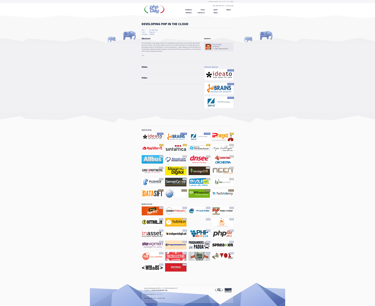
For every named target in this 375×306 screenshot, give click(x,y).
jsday (216, 10)
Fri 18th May (153, 30)
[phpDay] (219, 290)
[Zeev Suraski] (208, 47)
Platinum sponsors (211, 67)
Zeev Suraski (216, 44)
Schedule (188, 10)
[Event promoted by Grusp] (228, 290)
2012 (232, 1)
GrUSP (163, 288)
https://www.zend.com (221, 49)
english (151, 34)
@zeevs (217, 46)
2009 (220, 1)
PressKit (189, 13)
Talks (202, 10)
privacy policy (159, 294)
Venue (228, 10)
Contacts (201, 13)
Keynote (152, 32)
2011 (228, 1)
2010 (224, 1)
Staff (176, 288)
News (216, 13)
